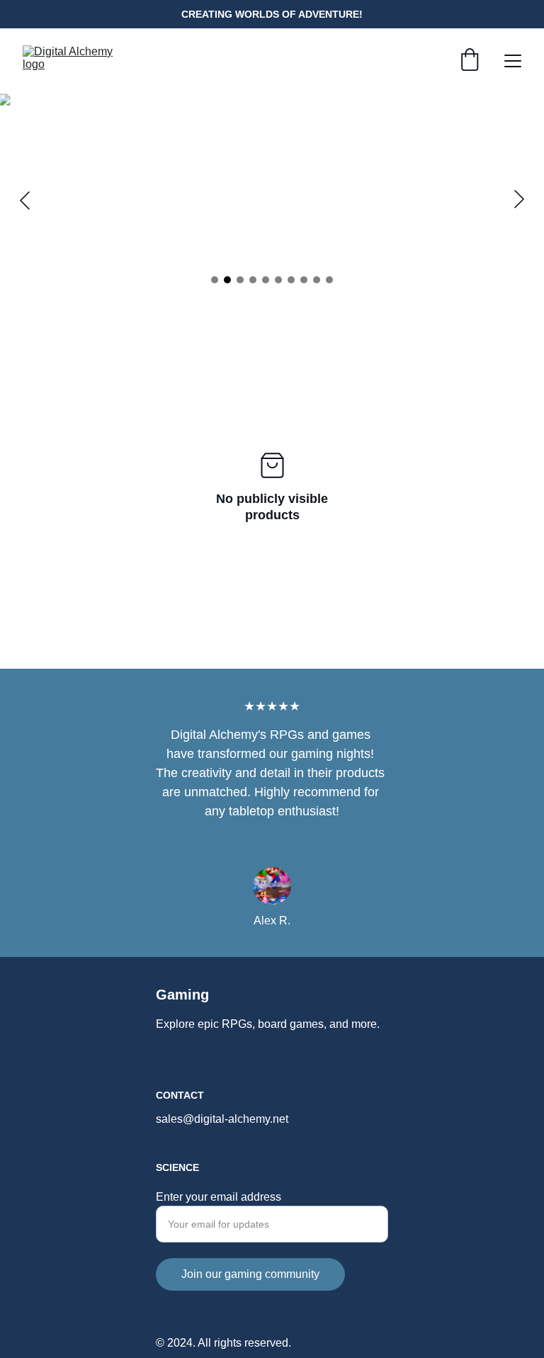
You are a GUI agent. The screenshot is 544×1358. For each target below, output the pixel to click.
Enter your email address (218, 1197)
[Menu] (512, 61)
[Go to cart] (470, 60)
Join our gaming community (250, 1274)
